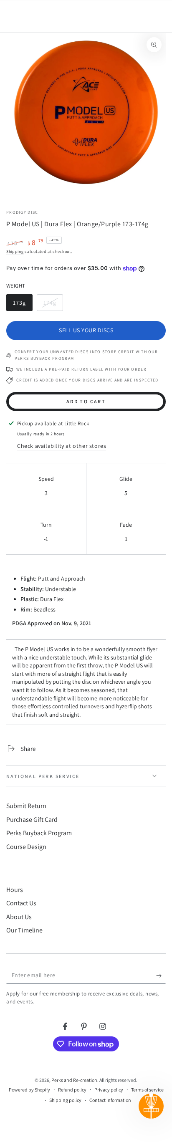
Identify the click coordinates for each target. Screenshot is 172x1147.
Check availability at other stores (61, 446)
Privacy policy (108, 1089)
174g (53, 305)
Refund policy (72, 1089)
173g (23, 305)
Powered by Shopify (29, 1089)
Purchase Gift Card (32, 819)
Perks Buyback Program (39, 833)
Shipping (15, 251)
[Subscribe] (161, 975)
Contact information (110, 1100)
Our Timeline (24, 930)
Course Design (26, 846)
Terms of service (147, 1089)
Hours (14, 889)
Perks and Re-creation (74, 1080)
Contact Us (21, 903)
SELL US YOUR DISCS (86, 330)
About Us (19, 916)
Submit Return (26, 805)
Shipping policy (65, 1100)
